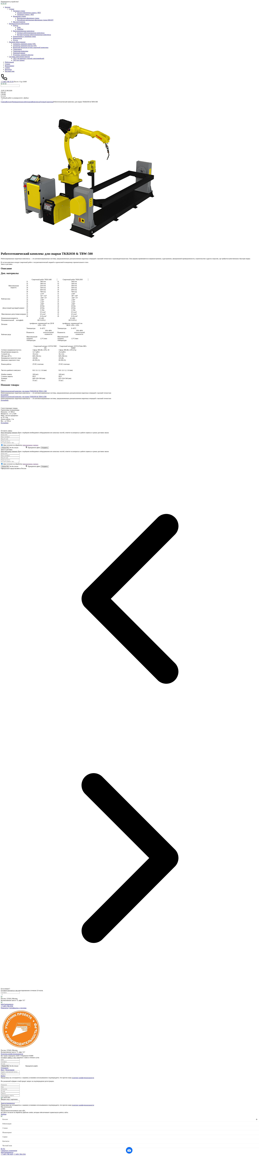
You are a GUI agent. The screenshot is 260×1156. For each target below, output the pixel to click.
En (4, 1149)
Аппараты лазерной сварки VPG (24, 44)
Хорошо (3, 1114)
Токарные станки (19, 11)
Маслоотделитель (19, 22)
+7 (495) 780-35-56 (7, 82)
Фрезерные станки (19, 16)
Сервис (7, 67)
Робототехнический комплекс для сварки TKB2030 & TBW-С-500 (24, 391)
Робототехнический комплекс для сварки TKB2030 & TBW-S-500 (23, 396)
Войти (3, 1076)
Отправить (4, 1068)
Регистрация (9, 1070)
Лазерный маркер (19, 53)
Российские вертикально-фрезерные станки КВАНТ (35, 20)
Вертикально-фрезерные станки (28, 18)
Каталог (7, 7)
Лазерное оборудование (17, 42)
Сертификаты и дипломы (17, 1008)
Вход (2, 1070)
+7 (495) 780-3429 (7, 1154)
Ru (2, 1149)
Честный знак (9, 71)
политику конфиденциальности (83, 1078)
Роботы (15, 25)
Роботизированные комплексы (23, 31)
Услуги (15, 40)
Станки (11, 9)
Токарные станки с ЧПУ (25, 14)
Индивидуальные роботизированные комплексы (34, 35)
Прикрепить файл (33, 447)
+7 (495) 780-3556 (7, 1006)
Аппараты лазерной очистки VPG (25, 45)
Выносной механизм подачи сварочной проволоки (30, 47)
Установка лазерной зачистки (23, 55)
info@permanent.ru (7, 1004)
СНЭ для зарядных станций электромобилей (28, 58)
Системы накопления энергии (19, 56)
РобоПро (20, 29)
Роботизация (9, 62)
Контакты (8, 69)
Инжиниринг (9, 66)
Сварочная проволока (20, 51)
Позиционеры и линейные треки (24, 36)
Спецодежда (17, 49)
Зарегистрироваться (8, 1103)
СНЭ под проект (19, 60)
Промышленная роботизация (19, 24)
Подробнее (4, 395)
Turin (19, 27)
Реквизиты (4, 1008)
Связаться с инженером (9, 1150)
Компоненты (17, 38)
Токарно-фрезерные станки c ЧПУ (29, 13)
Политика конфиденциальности (12, 1054)
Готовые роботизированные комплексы (30, 33)
